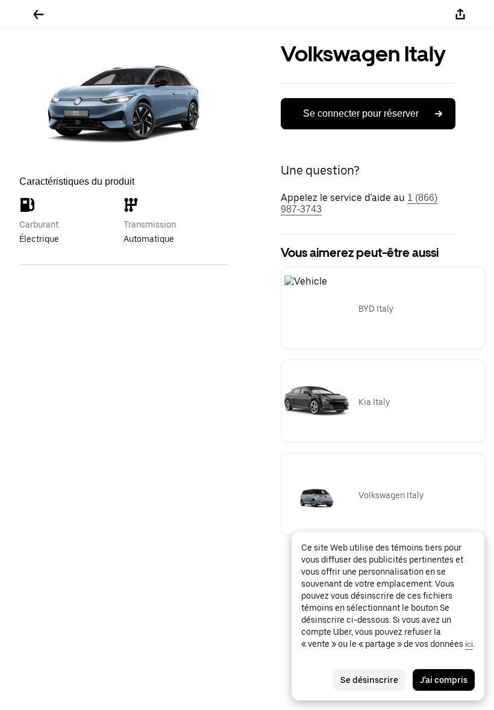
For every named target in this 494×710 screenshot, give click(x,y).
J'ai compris (443, 680)
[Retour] (38, 14)
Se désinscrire (369, 680)
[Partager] (460, 14)
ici (469, 644)
